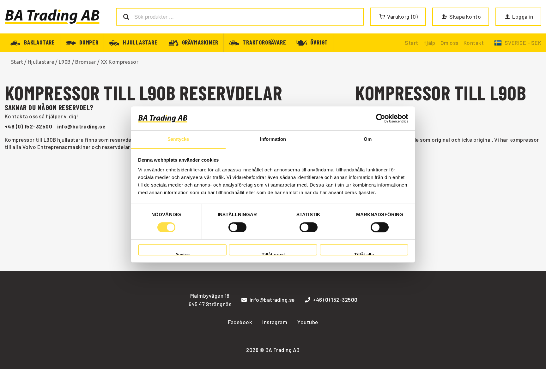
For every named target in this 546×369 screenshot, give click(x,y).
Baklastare (39, 41)
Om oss (449, 42)
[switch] (237, 227)
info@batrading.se (81, 126)
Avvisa (182, 253)
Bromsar (85, 62)
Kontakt (474, 42)
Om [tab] (368, 139)
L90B (65, 62)
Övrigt (319, 41)
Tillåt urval (273, 253)
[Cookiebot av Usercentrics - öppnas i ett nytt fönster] (380, 118)
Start (411, 42)
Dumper (89, 41)
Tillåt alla (364, 253)
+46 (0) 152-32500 (28, 126)
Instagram (274, 322)
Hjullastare (140, 41)
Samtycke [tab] (178, 139)
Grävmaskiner (200, 41)
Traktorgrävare (264, 41)
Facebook (240, 322)
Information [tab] (273, 139)
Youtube (307, 322)
